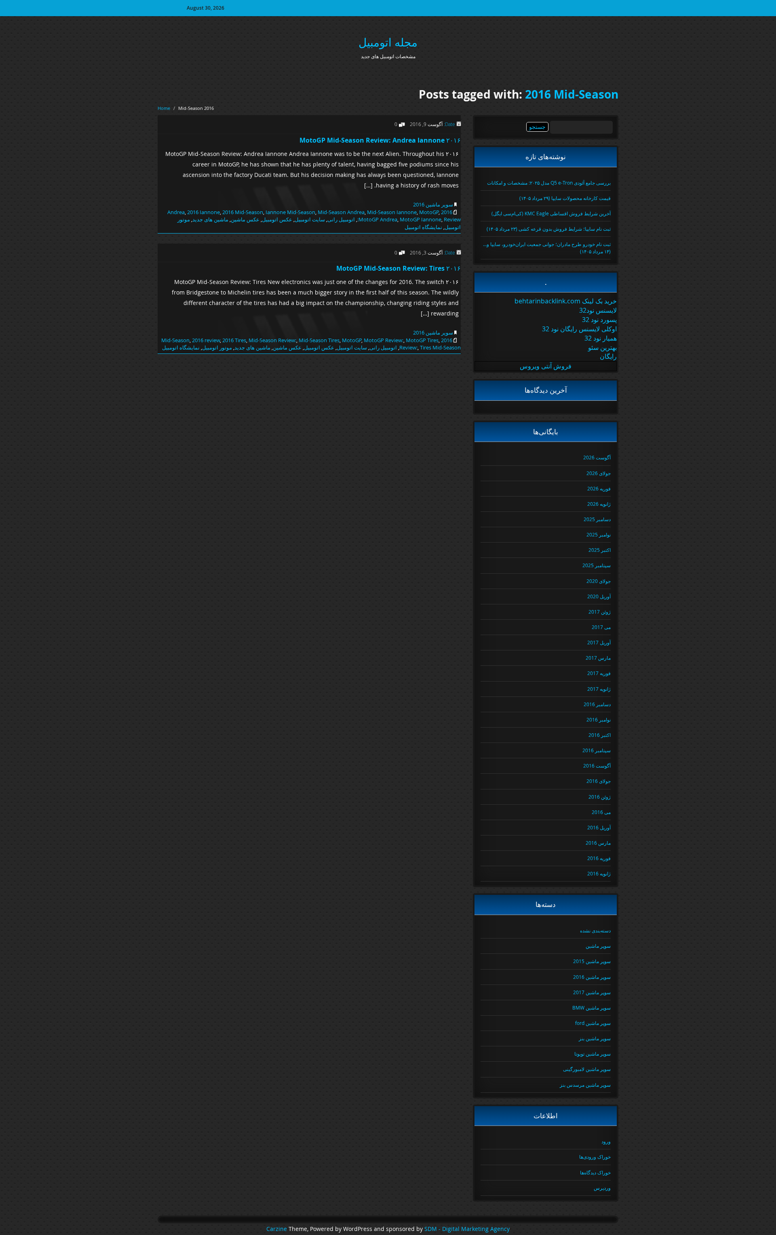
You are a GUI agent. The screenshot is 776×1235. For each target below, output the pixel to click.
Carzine (277, 1229)
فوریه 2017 (599, 673)
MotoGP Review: (383, 340)
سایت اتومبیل (310, 219)
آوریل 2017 (599, 642)
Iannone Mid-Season (290, 212)
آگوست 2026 (597, 457)
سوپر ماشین (598, 946)
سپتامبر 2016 (596, 750)
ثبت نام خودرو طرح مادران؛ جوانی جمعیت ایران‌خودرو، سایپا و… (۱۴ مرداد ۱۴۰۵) (547, 247)
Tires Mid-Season (440, 347)
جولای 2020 (598, 581)
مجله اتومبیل (388, 42)
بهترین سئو (602, 347)
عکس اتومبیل (277, 219)
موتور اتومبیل (217, 347)
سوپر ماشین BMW (591, 1007)
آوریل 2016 (599, 827)
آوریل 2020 (599, 596)
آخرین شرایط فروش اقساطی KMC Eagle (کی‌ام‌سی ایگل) (551, 213)
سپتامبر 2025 (596, 565)
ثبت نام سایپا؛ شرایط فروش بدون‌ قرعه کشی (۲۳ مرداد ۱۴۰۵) (549, 228)
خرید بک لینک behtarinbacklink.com (566, 301)
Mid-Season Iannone (392, 212)
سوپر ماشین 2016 (433, 204)
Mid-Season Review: (272, 340)
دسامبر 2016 (597, 704)
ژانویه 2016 (599, 873)
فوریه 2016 (599, 858)
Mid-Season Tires (319, 340)
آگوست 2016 (597, 765)
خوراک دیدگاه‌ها (595, 1172)
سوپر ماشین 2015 (592, 961)
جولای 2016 (598, 781)
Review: (408, 347)
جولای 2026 (598, 473)
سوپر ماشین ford (593, 1023)
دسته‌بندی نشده (595, 930)
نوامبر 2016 (598, 719)
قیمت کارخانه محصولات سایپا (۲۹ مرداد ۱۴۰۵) (565, 198)
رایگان (608, 356)
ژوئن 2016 (599, 796)
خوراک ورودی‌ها (595, 1156)
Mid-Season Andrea (341, 212)
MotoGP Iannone (420, 219)
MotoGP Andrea (377, 219)
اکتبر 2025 (599, 550)
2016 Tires (234, 340)
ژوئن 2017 (599, 611)
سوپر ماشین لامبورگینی (587, 1069)
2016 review (206, 340)
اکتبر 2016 (599, 735)
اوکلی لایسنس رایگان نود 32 (579, 328)
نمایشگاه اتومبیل (423, 227)
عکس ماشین (245, 219)
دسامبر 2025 (597, 519)
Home (164, 108)
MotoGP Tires (422, 340)
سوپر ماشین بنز (595, 1038)
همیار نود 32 (600, 338)
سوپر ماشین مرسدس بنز (585, 1084)
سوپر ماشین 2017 (592, 992)
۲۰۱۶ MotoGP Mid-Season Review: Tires (398, 268)
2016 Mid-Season (571, 94)
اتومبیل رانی (341, 219)
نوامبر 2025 (598, 534)
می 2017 (601, 627)
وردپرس (602, 1188)
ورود (606, 1141)
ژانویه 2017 (599, 689)
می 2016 (601, 812)
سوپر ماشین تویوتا (592, 1053)
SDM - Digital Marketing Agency (467, 1229)
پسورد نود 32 (599, 319)
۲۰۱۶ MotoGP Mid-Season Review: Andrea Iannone (380, 140)
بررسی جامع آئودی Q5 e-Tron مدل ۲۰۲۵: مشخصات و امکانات (549, 182)
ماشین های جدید (210, 219)
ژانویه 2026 (599, 504)
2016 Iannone (203, 212)
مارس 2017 (598, 657)
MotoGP (429, 212)
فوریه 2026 (599, 488)
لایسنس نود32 (598, 310)
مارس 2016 (598, 842)
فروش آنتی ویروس (545, 366)
